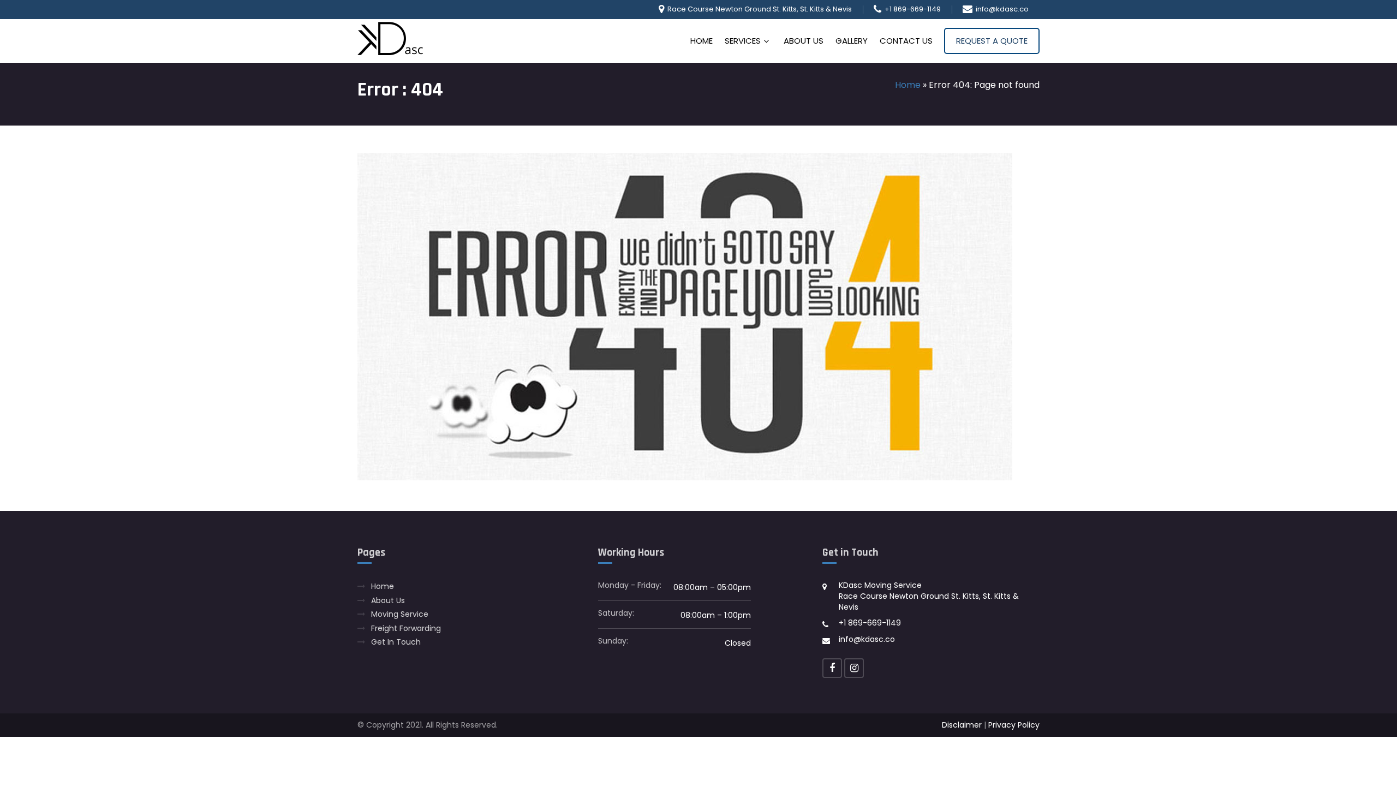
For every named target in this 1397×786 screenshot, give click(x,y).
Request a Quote (992, 40)
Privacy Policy (1014, 724)
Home (701, 40)
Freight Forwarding (406, 628)
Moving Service (399, 614)
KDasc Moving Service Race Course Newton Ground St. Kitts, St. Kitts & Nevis (929, 596)
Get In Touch (396, 642)
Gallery (851, 40)
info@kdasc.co (1002, 9)
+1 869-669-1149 (913, 9)
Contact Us (906, 40)
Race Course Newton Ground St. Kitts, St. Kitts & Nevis (759, 9)
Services (743, 40)
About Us (803, 40)
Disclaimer (962, 724)
